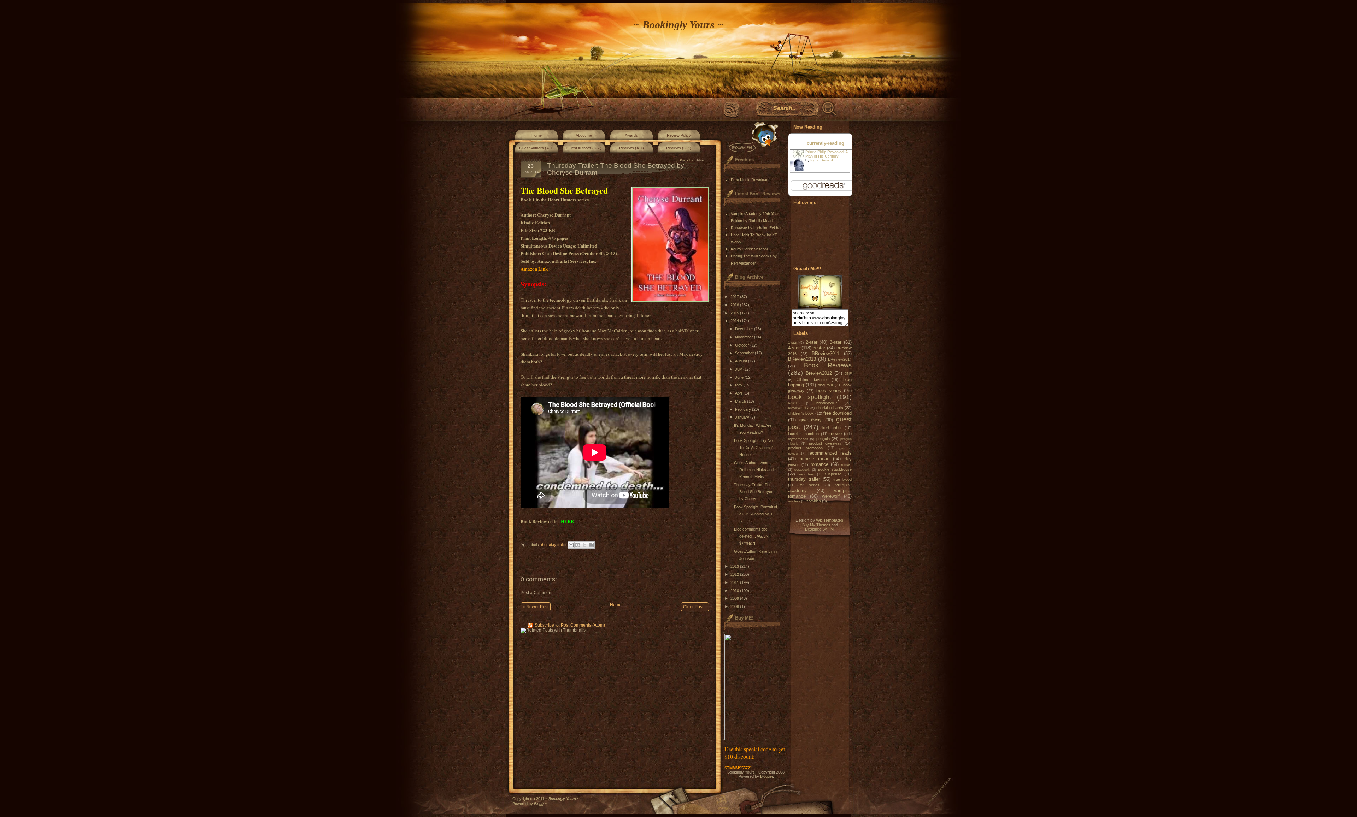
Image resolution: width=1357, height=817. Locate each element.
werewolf (831, 496)
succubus (806, 474)
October (742, 345)
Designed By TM (819, 529)
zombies (813, 501)
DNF (848, 373)
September (745, 353)
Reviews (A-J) (631, 148)
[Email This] (571, 545)
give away (810, 419)
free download (837, 413)
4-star (794, 347)
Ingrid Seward (821, 160)
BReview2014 (840, 359)
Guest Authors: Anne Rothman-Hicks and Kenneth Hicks (754, 470)
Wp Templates (829, 520)
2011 (735, 582)
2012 (735, 574)
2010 (735, 590)
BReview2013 (802, 359)
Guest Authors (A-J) (536, 148)
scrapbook (802, 470)
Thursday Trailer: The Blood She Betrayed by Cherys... (753, 491)
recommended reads (830, 453)
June (740, 377)
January (742, 417)
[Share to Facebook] (591, 545)
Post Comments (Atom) (583, 625)
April (739, 393)
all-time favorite (812, 380)
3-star (835, 342)
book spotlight (809, 397)
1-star (792, 342)
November (744, 337)
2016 (735, 305)
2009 (735, 598)
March (741, 401)
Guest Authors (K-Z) (583, 148)
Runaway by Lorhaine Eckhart (757, 228)
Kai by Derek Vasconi (749, 249)
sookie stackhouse (835, 469)
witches (794, 501)
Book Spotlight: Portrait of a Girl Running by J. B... (755, 514)
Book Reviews (828, 365)
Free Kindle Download (749, 180)
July (739, 369)
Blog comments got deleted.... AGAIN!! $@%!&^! (752, 536)
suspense (832, 474)
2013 (735, 566)
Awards (631, 135)
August (741, 361)
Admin (700, 160)
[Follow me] (752, 137)
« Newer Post (535, 606)
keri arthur (832, 428)
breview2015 (827, 403)
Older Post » (695, 606)
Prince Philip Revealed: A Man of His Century (826, 154)
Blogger (766, 776)
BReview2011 (825, 353)
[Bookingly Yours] (820, 307)
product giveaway (825, 443)
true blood (842, 479)
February (743, 409)
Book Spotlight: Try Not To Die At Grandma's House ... (754, 447)
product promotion (805, 448)
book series (828, 390)
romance (819, 464)
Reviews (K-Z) (678, 148)
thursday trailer (554, 545)
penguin (823, 439)
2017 (735, 297)
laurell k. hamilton (803, 434)
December (744, 329)
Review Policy (679, 135)
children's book (801, 413)
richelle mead (814, 458)
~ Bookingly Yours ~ (678, 24)
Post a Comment (536, 592)
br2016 (794, 403)
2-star (811, 342)
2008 (735, 606)
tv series (810, 485)
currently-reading (825, 143)
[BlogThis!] (577, 545)
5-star (819, 347)
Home (536, 135)
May (739, 385)
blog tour (825, 385)
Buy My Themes (816, 525)
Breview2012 (819, 373)
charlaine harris (829, 407)
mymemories (798, 439)
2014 (735, 321)
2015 (735, 313)
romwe (846, 465)
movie (835, 433)
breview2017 (798, 408)
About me (584, 135)
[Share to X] (584, 545)
